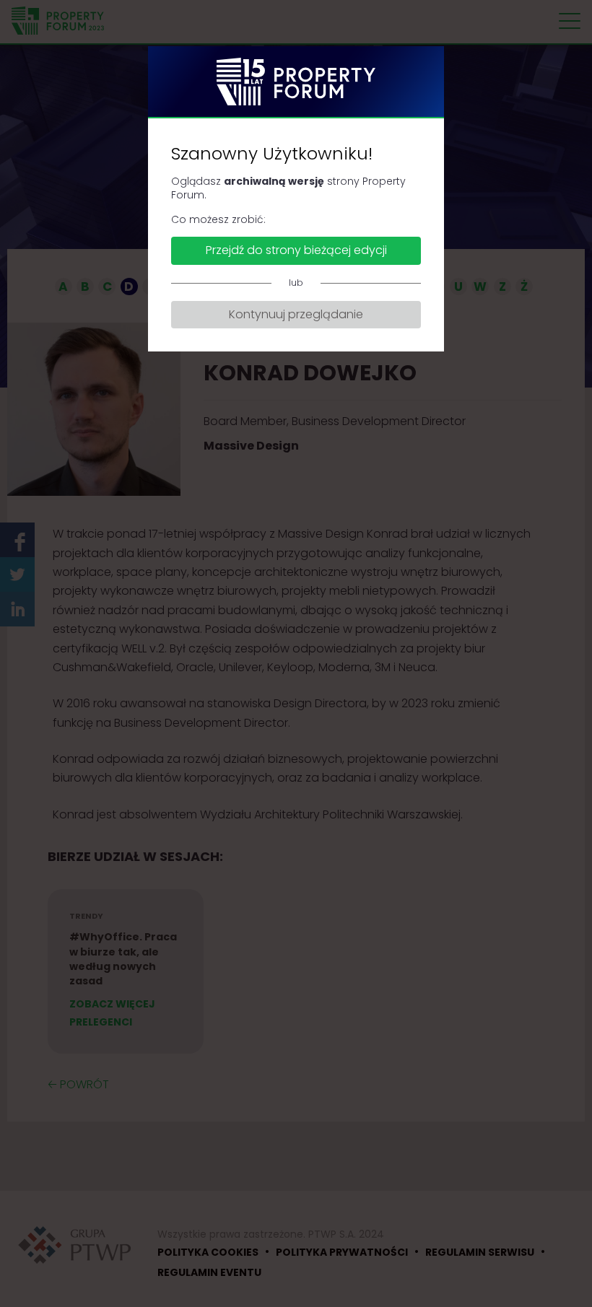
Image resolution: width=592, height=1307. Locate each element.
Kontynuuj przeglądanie (296, 314)
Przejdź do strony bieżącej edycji (296, 250)
